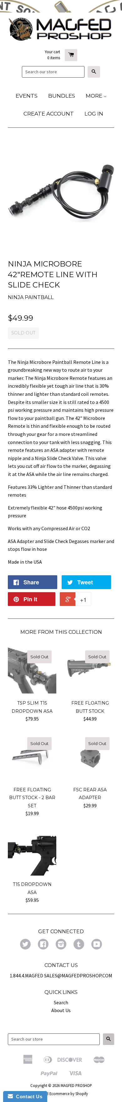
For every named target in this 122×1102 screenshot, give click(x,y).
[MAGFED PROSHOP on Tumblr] (79, 945)
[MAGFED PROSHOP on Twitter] (25, 945)
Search (61, 1002)
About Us (61, 1010)
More (95, 96)
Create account (48, 114)
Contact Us (27, 1096)
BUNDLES (61, 96)
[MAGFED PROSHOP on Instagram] (61, 945)
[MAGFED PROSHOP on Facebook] (43, 945)
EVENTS (27, 96)
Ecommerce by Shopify (68, 1093)
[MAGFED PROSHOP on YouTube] (96, 945)
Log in (93, 114)
